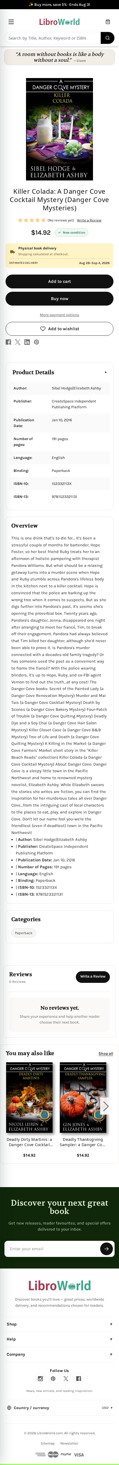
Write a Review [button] (89, 220)
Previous (6, 1105)
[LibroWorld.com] (60, 1285)
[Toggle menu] (11, 22)
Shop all (106, 1053)
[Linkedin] (27, 342)
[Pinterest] (36, 342)
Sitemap (48, 1443)
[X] (17, 342)
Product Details (33, 372)
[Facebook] (8, 342)
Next (105, 1105)
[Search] (108, 38)
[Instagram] (40, 1379)
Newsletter (69, 1443)
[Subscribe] (106, 1248)
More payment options (59, 314)
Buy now (59, 298)
